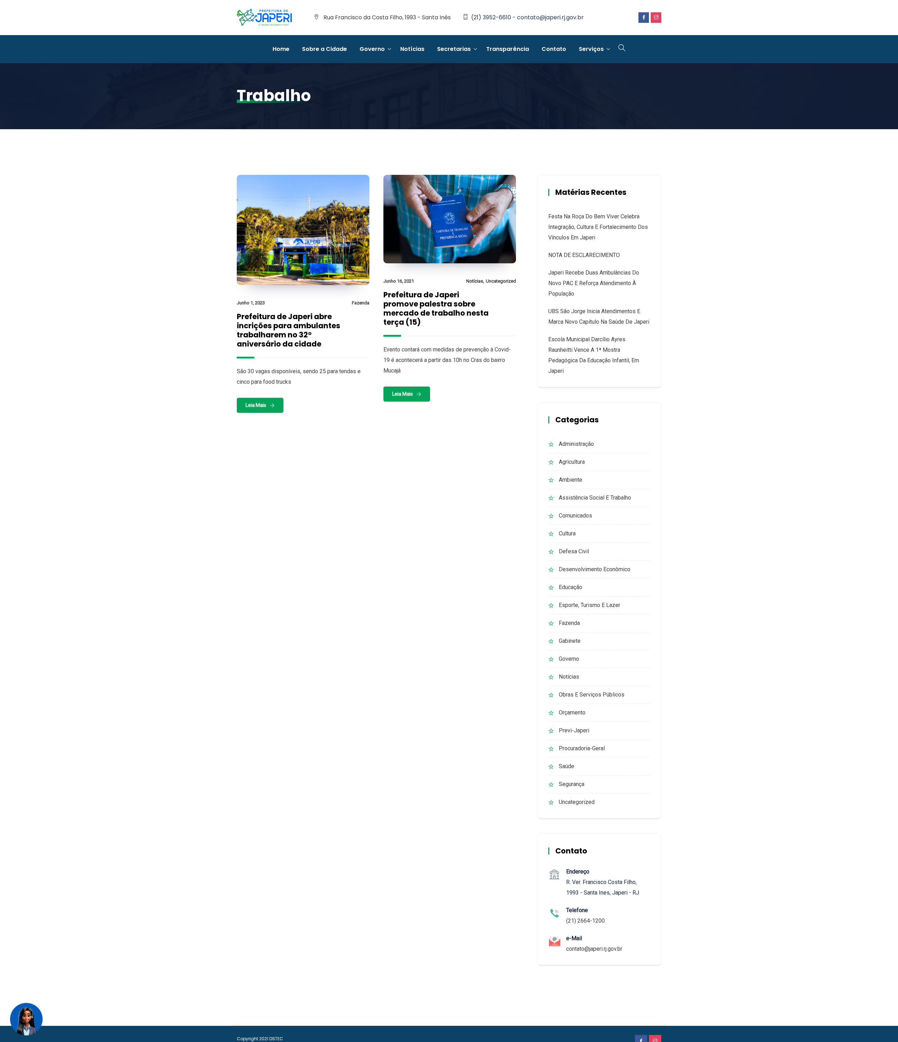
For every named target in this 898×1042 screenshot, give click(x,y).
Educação (570, 587)
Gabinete (570, 641)
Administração (576, 444)
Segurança (571, 784)
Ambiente (570, 479)
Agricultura (572, 462)
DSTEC (276, 1039)
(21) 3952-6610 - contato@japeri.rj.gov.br (527, 17)
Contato (554, 49)
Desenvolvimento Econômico (594, 569)
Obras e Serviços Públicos (591, 694)
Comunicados (575, 515)
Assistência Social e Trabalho (595, 497)
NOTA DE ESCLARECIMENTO (584, 255)
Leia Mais (256, 405)
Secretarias (454, 49)
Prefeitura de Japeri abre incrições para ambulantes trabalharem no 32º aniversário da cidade (288, 330)
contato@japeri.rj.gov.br (594, 948)
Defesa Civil (574, 551)
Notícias (412, 49)
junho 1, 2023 (251, 302)
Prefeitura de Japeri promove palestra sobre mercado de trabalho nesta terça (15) (436, 308)
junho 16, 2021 (398, 281)
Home (281, 49)
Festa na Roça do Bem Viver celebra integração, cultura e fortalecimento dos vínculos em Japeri (598, 227)
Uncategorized (501, 281)
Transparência (507, 49)
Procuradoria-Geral (582, 748)
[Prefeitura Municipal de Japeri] (264, 18)
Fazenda (360, 302)
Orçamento (572, 712)
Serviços (591, 49)
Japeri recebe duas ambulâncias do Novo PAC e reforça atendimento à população (593, 283)
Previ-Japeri (574, 730)
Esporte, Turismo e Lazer (589, 605)
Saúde (566, 766)
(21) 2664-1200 (585, 920)
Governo (372, 49)
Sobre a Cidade (324, 49)
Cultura (567, 533)
